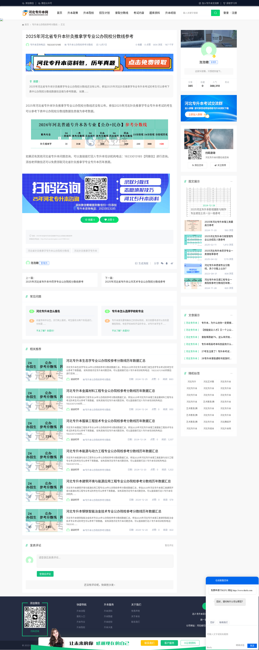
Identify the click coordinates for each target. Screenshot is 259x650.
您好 (212, 622)
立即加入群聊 (195, 114)
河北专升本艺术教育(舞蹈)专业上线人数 (225, 416)
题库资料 (154, 12)
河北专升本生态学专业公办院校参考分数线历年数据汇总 (106, 361)
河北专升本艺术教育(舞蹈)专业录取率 (192, 402)
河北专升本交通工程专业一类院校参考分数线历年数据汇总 (218, 281)
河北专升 (192, 381)
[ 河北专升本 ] (191, 322)
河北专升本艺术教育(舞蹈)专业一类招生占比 (208, 389)
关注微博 (221, 165)
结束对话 (240, 645)
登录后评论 (45, 573)
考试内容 (139, 12)
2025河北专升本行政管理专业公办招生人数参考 (219, 238)
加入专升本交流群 (210, 3)
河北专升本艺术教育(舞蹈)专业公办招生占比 (208, 396)
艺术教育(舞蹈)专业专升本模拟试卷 (192, 416)
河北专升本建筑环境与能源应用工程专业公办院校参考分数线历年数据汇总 (118, 481)
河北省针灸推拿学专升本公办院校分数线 (48, 250)
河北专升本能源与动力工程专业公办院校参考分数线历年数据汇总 (112, 451)
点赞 (110, 219)
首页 (59, 12)
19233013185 (54, 44)
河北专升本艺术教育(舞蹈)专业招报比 (225, 382)
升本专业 (81, 622)
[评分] (214, 629)
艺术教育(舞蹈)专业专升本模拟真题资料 (208, 402)
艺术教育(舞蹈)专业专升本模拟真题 (192, 409)
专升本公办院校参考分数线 (44, 24)
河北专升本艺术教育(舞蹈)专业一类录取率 (192, 389)
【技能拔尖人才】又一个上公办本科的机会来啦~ (217, 329)
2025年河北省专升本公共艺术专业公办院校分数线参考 (135, 281)
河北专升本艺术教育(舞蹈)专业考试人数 (208, 422)
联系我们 (149, 642)
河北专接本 (209, 428)
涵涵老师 (75, 379)
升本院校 (88, 12)
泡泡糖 (35, 263)
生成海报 (143, 263)
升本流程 (81, 611)
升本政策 (72, 12)
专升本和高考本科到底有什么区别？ (217, 344)
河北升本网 (225, 428)
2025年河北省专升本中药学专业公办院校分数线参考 (55, 281)
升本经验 (170, 12)
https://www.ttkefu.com (242, 590)
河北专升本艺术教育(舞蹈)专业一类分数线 (225, 389)
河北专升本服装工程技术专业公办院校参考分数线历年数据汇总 (110, 421)
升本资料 (108, 611)
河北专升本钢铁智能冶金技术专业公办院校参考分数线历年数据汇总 (113, 511)
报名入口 (81, 616)
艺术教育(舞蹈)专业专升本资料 (192, 422)
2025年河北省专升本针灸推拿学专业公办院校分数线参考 (80, 36)
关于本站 (135, 616)
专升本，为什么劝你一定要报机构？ (217, 322)
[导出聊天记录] (255, 629)
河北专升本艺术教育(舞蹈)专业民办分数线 (225, 409)
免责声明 (135, 611)
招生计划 (104, 12)
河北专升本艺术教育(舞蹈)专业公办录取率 (192, 396)
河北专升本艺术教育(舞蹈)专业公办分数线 (225, 396)
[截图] (223, 629)
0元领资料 (190, 642)
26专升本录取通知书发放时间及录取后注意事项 (217, 358)
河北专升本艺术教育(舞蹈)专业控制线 (208, 416)
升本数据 (108, 616)
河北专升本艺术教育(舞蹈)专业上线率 (225, 402)
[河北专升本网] (35, 13)
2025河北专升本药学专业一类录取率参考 (219, 252)
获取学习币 (231, 3)
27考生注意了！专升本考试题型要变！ (217, 351)
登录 (226, 12)
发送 (252, 646)
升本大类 (108, 627)
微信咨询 (199, 165)
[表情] (209, 629)
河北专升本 (192, 428)
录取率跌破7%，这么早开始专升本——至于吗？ (217, 337)
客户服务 (169, 642)
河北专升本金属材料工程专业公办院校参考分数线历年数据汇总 (110, 391)
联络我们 (223, 622)
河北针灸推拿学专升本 (85, 250)
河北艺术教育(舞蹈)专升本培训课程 (209, 382)
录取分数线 (121, 12)
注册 (234, 12)
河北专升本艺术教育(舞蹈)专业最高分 (208, 409)
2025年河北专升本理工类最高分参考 (219, 223)
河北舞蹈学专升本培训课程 (225, 422)
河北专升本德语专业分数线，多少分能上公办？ (217, 267)
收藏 (91, 219)
